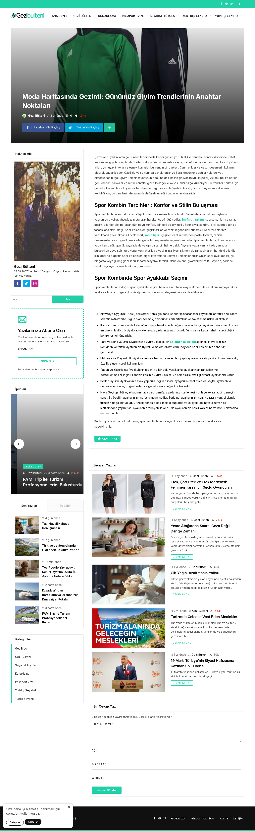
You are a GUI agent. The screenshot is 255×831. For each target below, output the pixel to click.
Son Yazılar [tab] (29, 505)
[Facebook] (221, 3)
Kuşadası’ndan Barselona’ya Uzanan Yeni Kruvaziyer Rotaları (60, 595)
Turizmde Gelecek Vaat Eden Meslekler (204, 617)
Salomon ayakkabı (183, 341)
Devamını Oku (182, 508)
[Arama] (240, 4)
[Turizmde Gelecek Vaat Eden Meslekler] (128, 628)
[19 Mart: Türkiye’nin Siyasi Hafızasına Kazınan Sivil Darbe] (128, 672)
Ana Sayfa (59, 16)
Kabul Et (33, 821)
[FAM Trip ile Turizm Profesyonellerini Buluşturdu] (47, 444)
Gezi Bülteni (82, 16)
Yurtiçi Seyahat (227, 16)
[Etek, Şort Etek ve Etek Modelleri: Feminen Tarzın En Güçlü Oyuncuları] (128, 493)
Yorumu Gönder (106, 790)
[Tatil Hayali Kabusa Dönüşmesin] (27, 524)
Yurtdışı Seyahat (195, 16)
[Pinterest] (226, 3)
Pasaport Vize (133, 16)
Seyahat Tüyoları (163, 16)
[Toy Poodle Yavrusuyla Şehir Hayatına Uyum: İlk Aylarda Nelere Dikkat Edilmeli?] (27, 568)
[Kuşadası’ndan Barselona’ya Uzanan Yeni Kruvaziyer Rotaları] (27, 591)
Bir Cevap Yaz (107, 438)
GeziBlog (21, 648)
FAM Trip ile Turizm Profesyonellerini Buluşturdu (56, 618)
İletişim (238, 818)
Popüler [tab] (65, 505)
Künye (224, 818)
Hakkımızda (178, 818)
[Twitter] (231, 3)
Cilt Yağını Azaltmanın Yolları (195, 573)
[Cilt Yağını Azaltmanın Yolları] (128, 584)
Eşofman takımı (192, 219)
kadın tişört (152, 235)
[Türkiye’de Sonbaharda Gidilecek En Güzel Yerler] (27, 546)
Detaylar (15, 822)
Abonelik (47, 361)
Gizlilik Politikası (203, 818)
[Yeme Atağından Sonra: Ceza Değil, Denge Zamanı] (128, 537)
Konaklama (107, 16)
